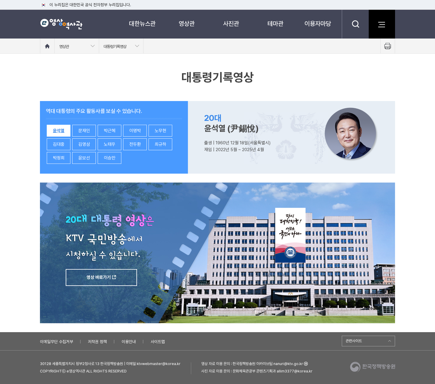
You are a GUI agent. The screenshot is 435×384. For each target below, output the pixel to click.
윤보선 (84, 158)
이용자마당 (317, 23)
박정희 (59, 158)
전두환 (135, 144)
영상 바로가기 (99, 277)
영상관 (187, 23)
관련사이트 (354, 341)
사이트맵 (158, 341)
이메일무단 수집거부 (56, 341)
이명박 (135, 130)
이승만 (109, 158)
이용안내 (129, 341)
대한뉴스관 (142, 23)
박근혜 (109, 130)
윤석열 (59, 130)
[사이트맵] (382, 24)
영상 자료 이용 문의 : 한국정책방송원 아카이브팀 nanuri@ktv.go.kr (252, 363)
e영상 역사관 (61, 24)
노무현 (160, 130)
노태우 (109, 144)
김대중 (59, 144)
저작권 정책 (97, 341)
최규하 (160, 144)
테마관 (275, 23)
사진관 (231, 23)
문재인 (84, 130)
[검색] (355, 24)
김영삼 (84, 144)
